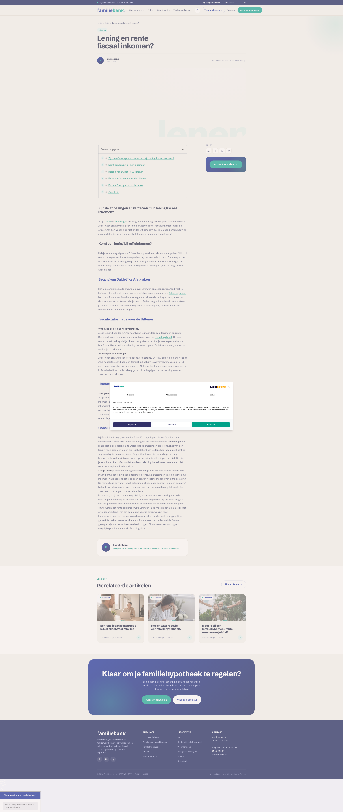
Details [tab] (212, 395)
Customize (171, 424)
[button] (228, 387)
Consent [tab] (130, 395)
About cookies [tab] (171, 395)
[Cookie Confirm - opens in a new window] (218, 387)
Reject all (132, 424)
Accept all (211, 424)
